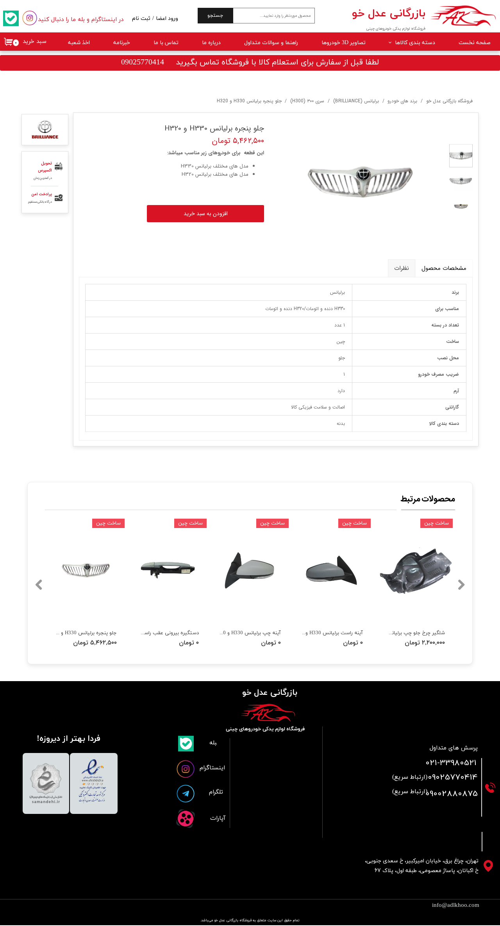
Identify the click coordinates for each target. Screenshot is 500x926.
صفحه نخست (475, 42)
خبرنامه (121, 42)
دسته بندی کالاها (415, 42)
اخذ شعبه (79, 42)
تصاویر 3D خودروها (343, 42)
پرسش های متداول (454, 748)
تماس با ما (166, 42)
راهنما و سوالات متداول (271, 42)
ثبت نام (141, 18)
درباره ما (211, 42)
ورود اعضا (167, 18)
